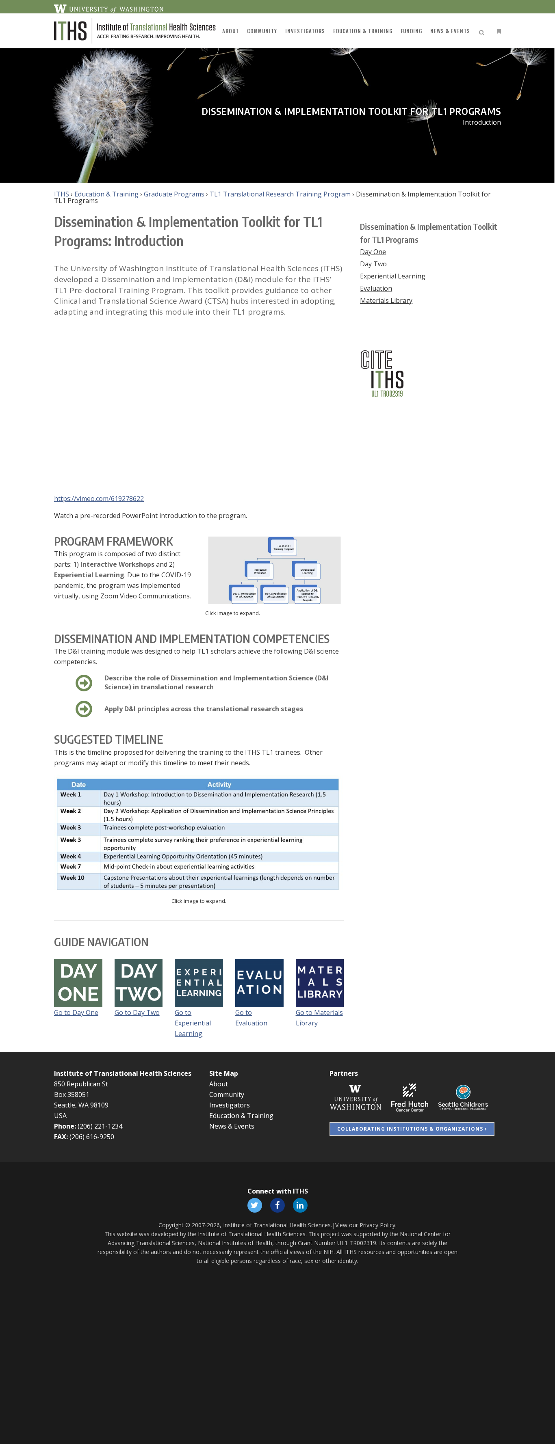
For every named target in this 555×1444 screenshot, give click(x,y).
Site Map (223, 1073)
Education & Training (106, 194)
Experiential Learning (392, 276)
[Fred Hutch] (409, 1096)
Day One (373, 251)
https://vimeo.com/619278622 (99, 498)
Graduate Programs (174, 194)
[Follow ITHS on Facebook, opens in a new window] (277, 1205)
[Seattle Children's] (463, 1096)
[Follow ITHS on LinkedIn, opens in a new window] (300, 1205)
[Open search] (483, 31)
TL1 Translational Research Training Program (280, 194)
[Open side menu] (497, 31)
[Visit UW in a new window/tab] (108, 8)
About (218, 1083)
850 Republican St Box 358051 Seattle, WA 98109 (81, 1094)
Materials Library (386, 300)
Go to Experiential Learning (193, 1023)
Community (226, 1094)
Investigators (229, 1105)
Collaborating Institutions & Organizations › (412, 1128)
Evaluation (376, 288)
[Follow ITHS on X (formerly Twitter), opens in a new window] (254, 1205)
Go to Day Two (137, 1012)
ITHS (61, 194)
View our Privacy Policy (365, 1225)
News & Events (231, 1126)
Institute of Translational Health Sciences (122, 1073)
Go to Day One (76, 1012)
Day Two (373, 263)
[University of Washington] (356, 1096)
